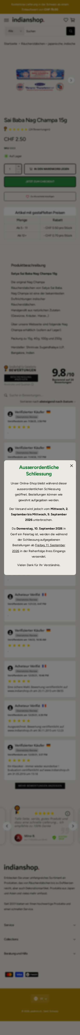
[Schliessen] (71, 466)
